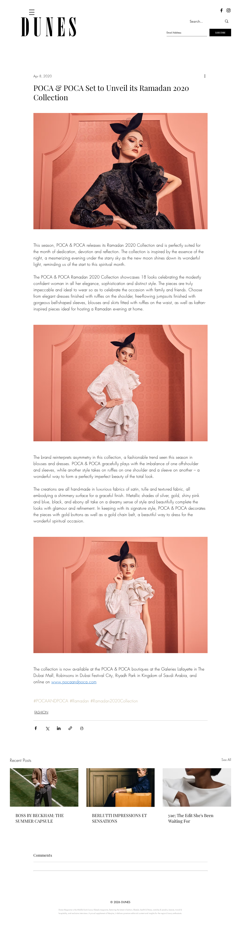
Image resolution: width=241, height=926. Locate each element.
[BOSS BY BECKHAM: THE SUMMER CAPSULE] (44, 787)
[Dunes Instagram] (228, 10)
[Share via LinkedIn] (58, 728)
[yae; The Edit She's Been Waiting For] (197, 787)
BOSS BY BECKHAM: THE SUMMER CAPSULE (40, 818)
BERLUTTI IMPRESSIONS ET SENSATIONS (119, 818)
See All (226, 759)
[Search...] (226, 21)
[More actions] (205, 76)
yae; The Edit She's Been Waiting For (190, 818)
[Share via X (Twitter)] (47, 728)
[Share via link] (70, 728)
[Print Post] (82, 728)
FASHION (41, 712)
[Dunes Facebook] (221, 10)
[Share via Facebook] (35, 728)
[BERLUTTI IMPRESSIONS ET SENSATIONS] (120, 787)
